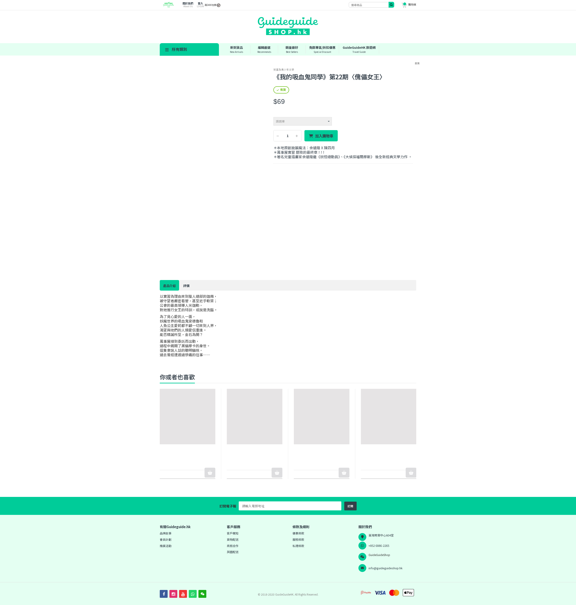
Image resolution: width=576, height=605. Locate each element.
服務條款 (298, 539)
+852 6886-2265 (379, 545)
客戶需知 (232, 533)
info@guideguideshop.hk (386, 568)
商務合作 (232, 546)
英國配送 (232, 552)
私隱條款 (298, 546)
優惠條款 (298, 533)
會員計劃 (165, 539)
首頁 (417, 63)
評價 (186, 285)
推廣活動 (165, 546)
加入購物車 (324, 135)
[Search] (391, 5)
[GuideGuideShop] (167, 6)
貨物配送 (232, 539)
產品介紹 (169, 285)
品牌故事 (165, 533)
